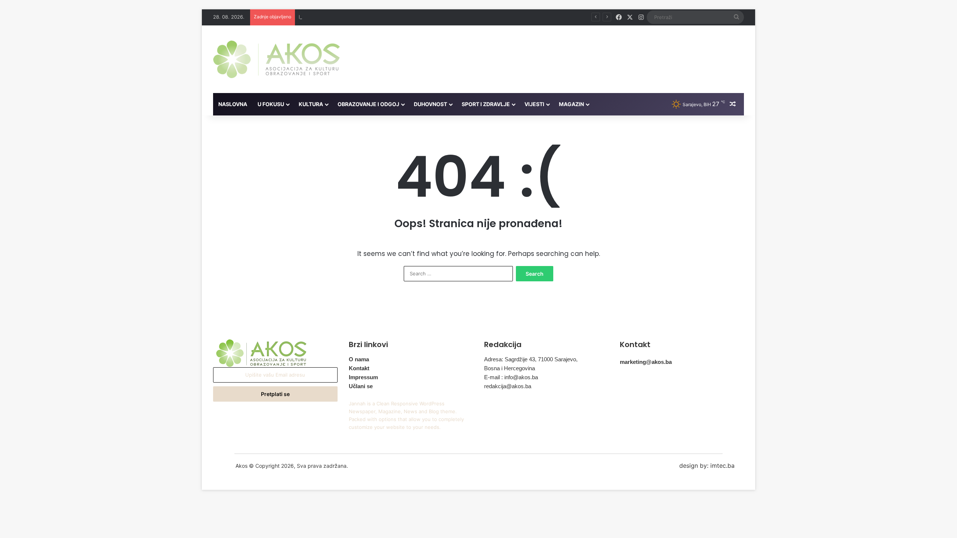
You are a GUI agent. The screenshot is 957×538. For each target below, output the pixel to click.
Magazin (571, 104)
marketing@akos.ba (646, 362)
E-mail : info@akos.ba (511, 377)
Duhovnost (430, 104)
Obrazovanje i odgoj (368, 104)
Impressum (363, 377)
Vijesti (534, 104)
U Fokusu (271, 104)
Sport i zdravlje (486, 104)
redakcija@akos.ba (507, 386)
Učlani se (361, 386)
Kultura (311, 104)
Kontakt (359, 368)
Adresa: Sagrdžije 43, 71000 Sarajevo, (531, 359)
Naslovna (232, 104)
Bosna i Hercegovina (509, 368)
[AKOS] (276, 59)
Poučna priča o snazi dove (329, 17)
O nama (359, 359)
